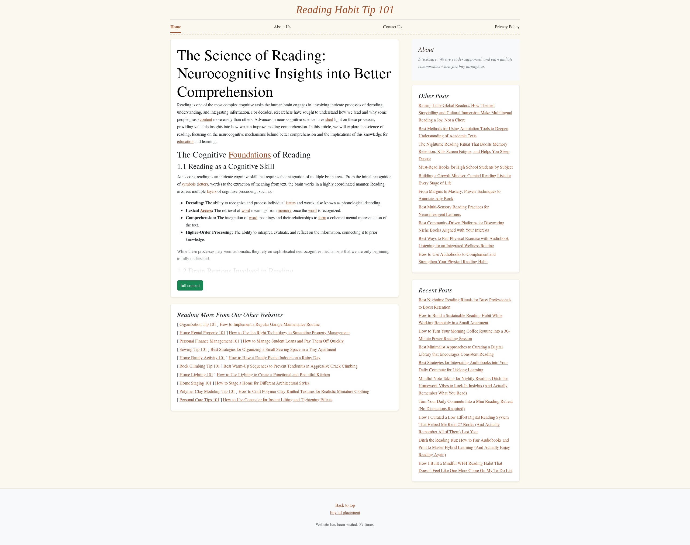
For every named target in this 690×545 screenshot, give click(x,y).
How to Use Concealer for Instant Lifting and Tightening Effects (277, 399)
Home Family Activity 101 (202, 357)
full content (190, 285)
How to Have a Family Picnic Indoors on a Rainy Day (274, 357)
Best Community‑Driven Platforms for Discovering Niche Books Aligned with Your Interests (461, 226)
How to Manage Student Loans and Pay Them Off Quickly (293, 341)
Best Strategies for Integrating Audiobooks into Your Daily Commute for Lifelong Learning (463, 365)
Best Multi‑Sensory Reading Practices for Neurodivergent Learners (454, 210)
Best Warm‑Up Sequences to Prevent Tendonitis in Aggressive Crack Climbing (290, 366)
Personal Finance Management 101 (209, 341)
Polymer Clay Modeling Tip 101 (207, 391)
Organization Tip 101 (198, 324)
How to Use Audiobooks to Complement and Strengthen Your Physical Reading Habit (457, 257)
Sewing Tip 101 (193, 349)
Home (175, 26)
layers (211, 191)
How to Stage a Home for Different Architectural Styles (262, 383)
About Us (282, 26)
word (246, 210)
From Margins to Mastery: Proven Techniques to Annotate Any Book (460, 194)
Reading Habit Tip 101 (345, 10)
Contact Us (392, 26)
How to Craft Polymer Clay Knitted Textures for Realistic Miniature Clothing (304, 391)
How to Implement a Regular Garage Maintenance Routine (270, 324)
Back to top (345, 505)
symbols (189, 184)
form (322, 217)
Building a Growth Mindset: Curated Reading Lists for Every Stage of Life (465, 179)
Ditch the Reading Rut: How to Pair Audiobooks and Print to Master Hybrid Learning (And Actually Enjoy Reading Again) (464, 447)
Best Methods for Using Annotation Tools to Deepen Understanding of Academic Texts (463, 131)
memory (285, 210)
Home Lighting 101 (196, 374)
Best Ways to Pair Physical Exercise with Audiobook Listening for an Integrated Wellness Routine (464, 241)
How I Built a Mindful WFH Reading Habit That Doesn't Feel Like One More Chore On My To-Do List (465, 466)
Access (206, 210)
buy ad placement (345, 512)
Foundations (250, 154)
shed (329, 119)
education (185, 141)
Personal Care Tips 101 (199, 399)
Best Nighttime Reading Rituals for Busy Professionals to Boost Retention (465, 303)
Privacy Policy (507, 26)
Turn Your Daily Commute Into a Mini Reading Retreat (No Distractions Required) (466, 404)
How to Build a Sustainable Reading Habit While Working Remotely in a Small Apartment (460, 318)
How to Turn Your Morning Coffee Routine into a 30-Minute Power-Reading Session (464, 334)
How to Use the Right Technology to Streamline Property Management (289, 332)
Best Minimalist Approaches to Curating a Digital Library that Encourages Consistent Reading (461, 350)
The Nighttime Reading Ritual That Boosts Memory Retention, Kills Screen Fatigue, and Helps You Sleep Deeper (464, 151)
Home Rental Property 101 (202, 332)
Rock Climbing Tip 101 (200, 366)
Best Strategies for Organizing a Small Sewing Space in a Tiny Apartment (273, 349)
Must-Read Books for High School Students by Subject (466, 167)
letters (203, 184)
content (206, 119)
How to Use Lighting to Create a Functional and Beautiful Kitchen (273, 374)
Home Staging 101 (196, 383)
